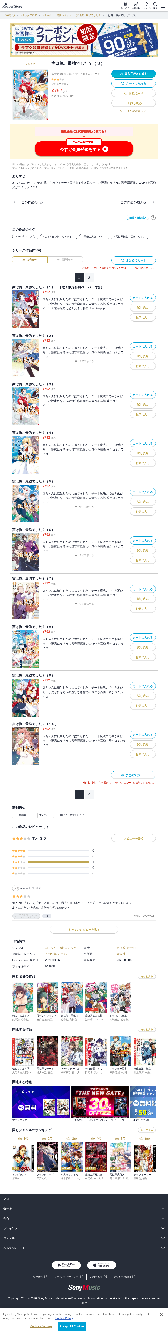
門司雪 (89, 1072)
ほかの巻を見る (137, 111)
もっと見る (147, 976)
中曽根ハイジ (92, 1178)
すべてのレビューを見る (84, 929)
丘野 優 (105, 1178)
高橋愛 (22, 815)
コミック (47, 15)
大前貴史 (17, 1072)
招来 (120, 1072)
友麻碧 (40, 1019)
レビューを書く (60, 83)
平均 (35, 838)
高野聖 (113, 1178)
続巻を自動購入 (137, 217)
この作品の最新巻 (133, 202)
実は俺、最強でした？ (88, 15)
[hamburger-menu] (163, 5)
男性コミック (64, 15)
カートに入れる (136, 83)
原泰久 (16, 1178)
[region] (84, 1321)
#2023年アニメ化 (25, 236)
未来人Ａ (150, 1072)
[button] (124, 1277)
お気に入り (136, 93)
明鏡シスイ (29, 1072)
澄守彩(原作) (71, 74)
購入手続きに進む (136, 73)
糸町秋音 (66, 1072)
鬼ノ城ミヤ (78, 1072)
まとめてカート (136, 260)
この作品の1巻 (32, 202)
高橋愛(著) (57, 74)
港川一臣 (42, 1072)
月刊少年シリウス (90, 74)
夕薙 (104, 1072)
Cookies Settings (41, 1326)
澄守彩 (43, 815)
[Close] (161, 1314)
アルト (97, 1072)
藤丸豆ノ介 (51, 1019)
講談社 (121, 954)
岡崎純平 (129, 1072)
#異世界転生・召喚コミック (129, 236)
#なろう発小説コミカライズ (58, 236)
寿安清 (113, 1072)
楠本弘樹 (66, 1178)
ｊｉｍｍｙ (100, 1019)
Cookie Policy (64, 1318)
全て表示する (86, 361)
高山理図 (123, 1178)
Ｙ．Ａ (75, 1178)
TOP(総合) (9, 15)
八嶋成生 (114, 1019)
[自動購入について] (153, 217)
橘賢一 (146, 1178)
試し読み (136, 103)
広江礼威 (42, 1178)
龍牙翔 (16, 1019)
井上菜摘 (139, 1072)
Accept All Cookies (72, 1326)
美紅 (50, 1072)
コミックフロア (28, 15)
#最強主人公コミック (94, 236)
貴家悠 (137, 1178)
